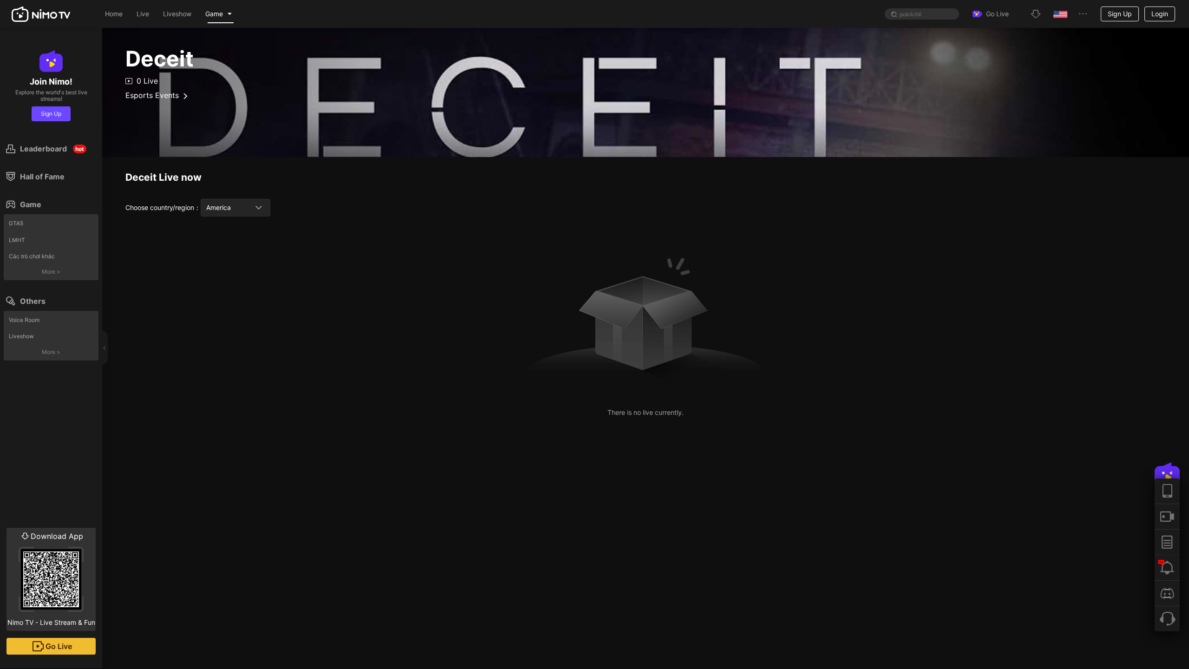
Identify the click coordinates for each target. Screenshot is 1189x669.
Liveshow (21, 336)
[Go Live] (1167, 516)
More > (51, 271)
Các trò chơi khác (32, 256)
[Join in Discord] (1167, 593)
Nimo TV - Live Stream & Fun (51, 578)
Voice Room (24, 319)
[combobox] (235, 207)
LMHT (17, 239)
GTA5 (16, 223)
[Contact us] (1167, 618)
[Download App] (1167, 491)
